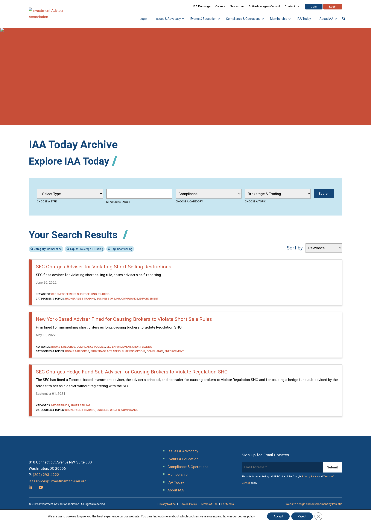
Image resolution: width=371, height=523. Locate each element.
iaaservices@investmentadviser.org (58, 481)
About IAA (175, 490)
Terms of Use (209, 504)
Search (324, 194)
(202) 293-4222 (46, 475)
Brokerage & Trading (86, 249)
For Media (227, 504)
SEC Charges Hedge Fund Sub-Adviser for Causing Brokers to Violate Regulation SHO (132, 372)
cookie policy (246, 516)
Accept (278, 516)
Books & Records (63, 346)
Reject (302, 516)
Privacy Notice (167, 504)
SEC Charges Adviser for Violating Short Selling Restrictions (103, 267)
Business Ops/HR (108, 298)
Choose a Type (47, 201)
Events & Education (182, 459)
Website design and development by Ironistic (314, 504)
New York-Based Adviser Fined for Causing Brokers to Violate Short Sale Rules (124, 319)
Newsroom (237, 6)
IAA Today (175, 482)
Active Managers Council (264, 6)
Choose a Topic (255, 201)
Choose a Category (189, 201)
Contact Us (292, 6)
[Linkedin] (30, 487)
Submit (332, 467)
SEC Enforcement (63, 294)
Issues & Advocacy (182, 451)
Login (332, 6)
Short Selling (121, 249)
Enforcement (148, 298)
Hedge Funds (60, 405)
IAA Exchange (201, 6)
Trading (103, 294)
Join (314, 6)
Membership (177, 474)
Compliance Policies (91, 346)
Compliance (48, 249)
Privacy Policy (310, 476)
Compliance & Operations (187, 467)
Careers (220, 6)
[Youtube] (41, 487)
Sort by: (295, 248)
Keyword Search (118, 201)
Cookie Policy (188, 504)
